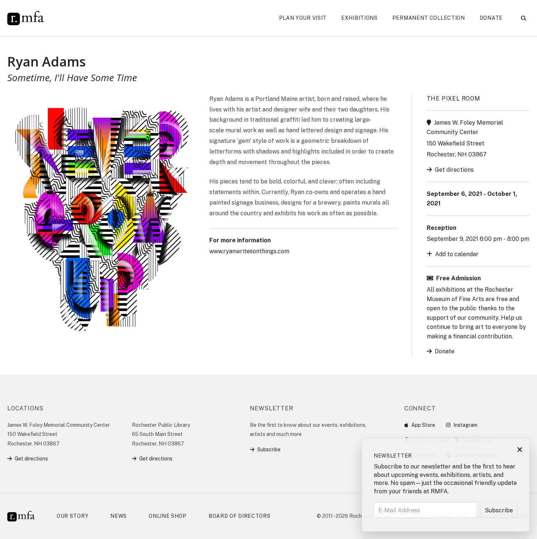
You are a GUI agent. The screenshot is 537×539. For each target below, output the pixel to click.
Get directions (454, 169)
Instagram (465, 425)
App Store (423, 425)
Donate (444, 351)
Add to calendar (457, 254)
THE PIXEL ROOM (453, 98)
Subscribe (269, 449)
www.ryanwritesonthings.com (249, 251)
